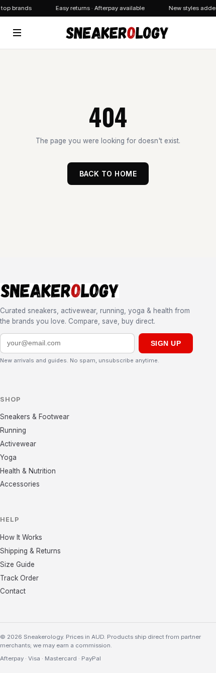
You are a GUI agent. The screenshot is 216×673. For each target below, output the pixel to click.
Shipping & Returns (30, 551)
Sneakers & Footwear (34, 417)
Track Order (19, 578)
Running (13, 430)
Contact (13, 591)
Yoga (8, 457)
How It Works (21, 537)
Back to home (108, 173)
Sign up (166, 343)
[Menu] (17, 32)
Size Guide (17, 564)
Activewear (18, 444)
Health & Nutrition (28, 471)
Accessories (20, 484)
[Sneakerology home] (116, 32)
